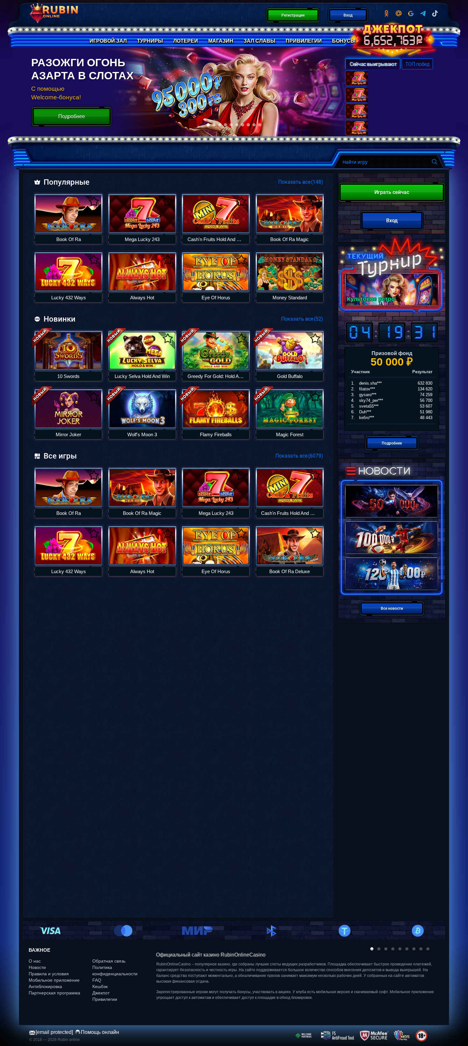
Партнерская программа (54, 992)
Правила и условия (49, 973)
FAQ (96, 980)
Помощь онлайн (100, 1032)
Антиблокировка (45, 986)
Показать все (300, 182)
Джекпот (101, 992)
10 (259, 124)
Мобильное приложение (54, 980)
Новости (37, 967)
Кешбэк (100, 986)
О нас (35, 961)
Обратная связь (108, 961)
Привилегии (104, 999)
